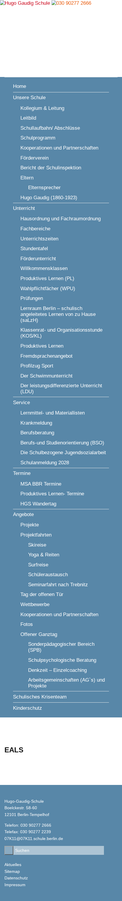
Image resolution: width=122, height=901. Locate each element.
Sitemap (12, 871)
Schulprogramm (37, 138)
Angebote (23, 514)
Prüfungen (31, 298)
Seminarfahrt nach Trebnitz (58, 584)
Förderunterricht (38, 258)
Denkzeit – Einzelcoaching (57, 670)
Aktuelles (12, 864)
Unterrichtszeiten (39, 239)
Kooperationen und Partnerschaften (59, 148)
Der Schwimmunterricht (46, 376)
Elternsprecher (44, 187)
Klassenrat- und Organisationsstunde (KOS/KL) (61, 333)
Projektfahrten (36, 535)
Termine (21, 473)
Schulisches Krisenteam (40, 697)
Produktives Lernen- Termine (52, 494)
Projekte (29, 525)
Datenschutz (16, 878)
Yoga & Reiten (43, 555)
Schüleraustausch (48, 574)
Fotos (26, 624)
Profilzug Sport (36, 366)
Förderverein (34, 158)
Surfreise (38, 565)
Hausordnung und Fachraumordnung (60, 218)
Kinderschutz (27, 708)
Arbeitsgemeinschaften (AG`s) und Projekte (66, 683)
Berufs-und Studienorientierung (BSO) (62, 443)
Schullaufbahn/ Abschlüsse (50, 128)
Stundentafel (34, 248)
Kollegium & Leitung (42, 108)
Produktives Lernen (41, 346)
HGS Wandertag (38, 504)
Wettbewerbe (34, 604)
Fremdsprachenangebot (46, 356)
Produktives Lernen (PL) (47, 278)
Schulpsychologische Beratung (62, 660)
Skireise (37, 545)
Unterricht (24, 208)
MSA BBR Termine (40, 484)
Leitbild (28, 118)
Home (19, 86)
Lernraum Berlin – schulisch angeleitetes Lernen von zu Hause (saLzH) (58, 314)
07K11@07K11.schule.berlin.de (33, 838)
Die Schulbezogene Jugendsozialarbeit (63, 452)
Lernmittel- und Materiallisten (52, 413)
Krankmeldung (36, 423)
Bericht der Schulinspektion (50, 168)
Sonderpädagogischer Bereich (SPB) (61, 647)
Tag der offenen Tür (41, 594)
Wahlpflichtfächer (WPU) (47, 288)
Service (21, 402)
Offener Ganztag (38, 634)
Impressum (14, 884)
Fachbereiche (35, 229)
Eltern (26, 178)
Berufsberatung (37, 433)
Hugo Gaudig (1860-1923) (48, 197)
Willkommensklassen (44, 268)
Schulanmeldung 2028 (44, 462)
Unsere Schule (29, 97)
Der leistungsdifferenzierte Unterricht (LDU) (61, 388)
